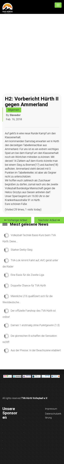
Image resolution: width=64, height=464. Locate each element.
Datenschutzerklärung (53, 415)
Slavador (15, 115)
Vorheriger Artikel (17, 220)
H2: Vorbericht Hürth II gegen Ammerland (32, 102)
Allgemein (13, 109)
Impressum (51, 408)
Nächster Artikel (47, 220)
